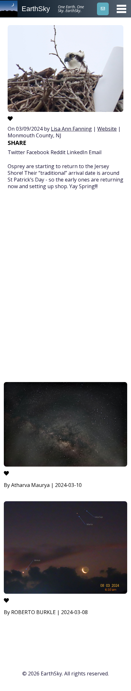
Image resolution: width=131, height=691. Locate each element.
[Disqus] (65, 287)
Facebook (37, 152)
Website (107, 128)
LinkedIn (77, 152)
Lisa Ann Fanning (71, 128)
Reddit (58, 152)
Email (95, 152)
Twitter (16, 152)
